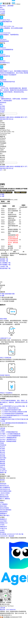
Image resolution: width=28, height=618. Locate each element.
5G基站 (7, 117)
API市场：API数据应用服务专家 (9, 432)
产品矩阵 (2, 13)
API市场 (2, 9)
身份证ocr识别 (4, 495)
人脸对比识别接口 (5, 493)
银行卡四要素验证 (5, 487)
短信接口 (2, 532)
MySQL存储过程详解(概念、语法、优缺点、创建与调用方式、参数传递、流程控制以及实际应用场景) (13, 402)
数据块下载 (3, 472)
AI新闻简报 (17, 117)
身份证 (12, 117)
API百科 (2, 112)
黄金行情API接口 (4, 515)
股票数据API (3, 513)
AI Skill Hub (3, 470)
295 (5, 170)
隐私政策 (2, 463)
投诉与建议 (3, 458)
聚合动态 (2, 108)
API (1, 170)
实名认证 (10, 119)
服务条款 (2, 461)
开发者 (2, 443)
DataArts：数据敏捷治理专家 (8, 437)
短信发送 (2, 117)
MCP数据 (2, 469)
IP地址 (2, 502)
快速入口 (2, 467)
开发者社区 (3, 445)
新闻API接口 (3, 506)
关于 (1, 104)
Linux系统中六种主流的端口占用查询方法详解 (14, 412)
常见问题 (2, 456)
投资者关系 (3, 102)
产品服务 (2, 430)
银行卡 (22, 117)
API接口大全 (3, 528)
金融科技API (3, 526)
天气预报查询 (3, 504)
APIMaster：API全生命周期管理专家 (10, 435)
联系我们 (2, 480)
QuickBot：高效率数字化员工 (8, 439)
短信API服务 (3, 319)
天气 (26, 117)
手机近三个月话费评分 (6, 393)
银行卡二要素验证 (5, 498)
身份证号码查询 (4, 508)
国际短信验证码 (4, 497)
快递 (1, 119)
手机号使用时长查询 (5, 491)
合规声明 (2, 465)
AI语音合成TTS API (5, 338)
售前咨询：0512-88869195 (8, 609)
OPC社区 (2, 11)
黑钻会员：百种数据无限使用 (8, 441)
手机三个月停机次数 (5, 357)
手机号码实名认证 (5, 489)
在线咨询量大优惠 (9, 294)
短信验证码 (3, 483)
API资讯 (2, 530)
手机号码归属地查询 (5, 510)
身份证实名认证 (4, 485)
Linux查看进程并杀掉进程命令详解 (11, 410)
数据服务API (3, 519)
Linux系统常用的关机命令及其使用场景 (12, 413)
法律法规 (2, 459)
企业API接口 (3, 521)
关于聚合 (2, 106)
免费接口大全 (3, 523)
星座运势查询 (3, 511)
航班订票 (5, 119)
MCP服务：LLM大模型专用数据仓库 (10, 434)
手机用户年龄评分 (5, 375)
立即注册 (2, 428)
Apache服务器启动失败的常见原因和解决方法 (14, 423)
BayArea (2, 446)
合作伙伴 (2, 110)
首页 (1, 7)
